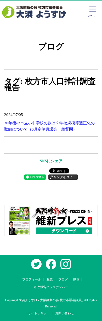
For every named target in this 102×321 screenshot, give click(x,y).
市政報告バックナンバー (51, 287)
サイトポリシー (39, 313)
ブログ (63, 279)
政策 (50, 279)
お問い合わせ (64, 313)
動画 (76, 279)
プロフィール (31, 279)
